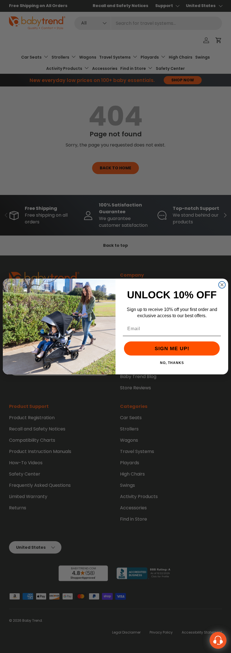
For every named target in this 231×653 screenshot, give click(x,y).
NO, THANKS (172, 362)
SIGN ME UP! (172, 348)
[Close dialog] (222, 284)
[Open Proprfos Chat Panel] (218, 640)
